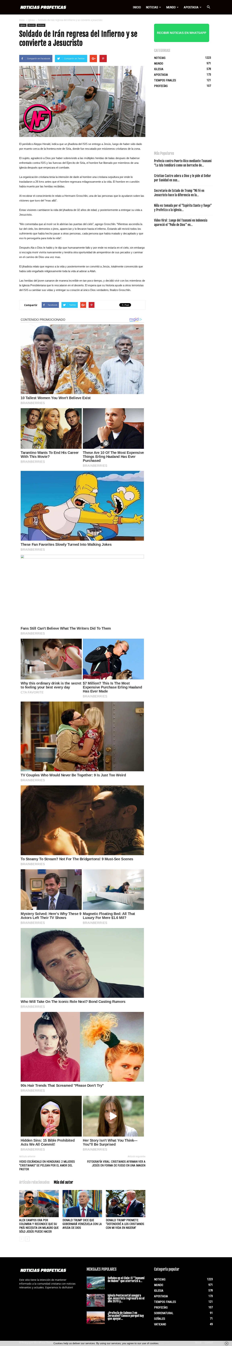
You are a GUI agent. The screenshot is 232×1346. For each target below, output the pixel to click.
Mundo (171, 7)
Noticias (152, 7)
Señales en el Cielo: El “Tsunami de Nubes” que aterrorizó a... (126, 1279)
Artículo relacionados (34, 1182)
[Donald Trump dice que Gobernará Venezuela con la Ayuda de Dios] (82, 1203)
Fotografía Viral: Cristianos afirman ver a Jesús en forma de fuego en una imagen (116, 1163)
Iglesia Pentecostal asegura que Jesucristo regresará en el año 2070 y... (126, 1298)
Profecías (161, 86)
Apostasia (191, 7)
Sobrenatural (163, 1313)
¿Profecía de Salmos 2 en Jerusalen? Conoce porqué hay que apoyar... (126, 1315)
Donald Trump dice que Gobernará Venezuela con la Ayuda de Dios (82, 1224)
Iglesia (31, 20)
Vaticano (160, 1324)
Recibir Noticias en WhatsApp (181, 32)
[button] (208, 7)
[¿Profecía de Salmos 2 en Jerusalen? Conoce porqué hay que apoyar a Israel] (96, 1317)
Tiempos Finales (165, 80)
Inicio (137, 7)
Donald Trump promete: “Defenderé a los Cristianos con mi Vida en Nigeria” (125, 1224)
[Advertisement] (181, 121)
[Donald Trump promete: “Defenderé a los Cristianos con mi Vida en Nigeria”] (125, 1203)
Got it (166, 1343)
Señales (159, 1318)
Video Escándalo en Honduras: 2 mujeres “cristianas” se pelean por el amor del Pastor (47, 1165)
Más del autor (63, 1182)
